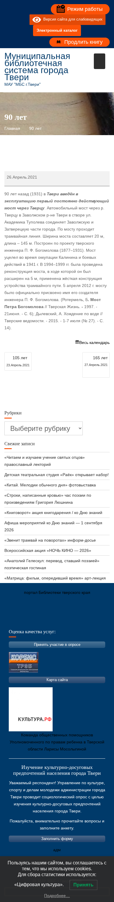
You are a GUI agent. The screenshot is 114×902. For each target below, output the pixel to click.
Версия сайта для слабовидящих (71, 19)
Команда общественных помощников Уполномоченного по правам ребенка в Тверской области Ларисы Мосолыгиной (57, 742)
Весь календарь (94, 342)
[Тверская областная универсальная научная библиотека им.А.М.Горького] (52, 620)
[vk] (13, 19)
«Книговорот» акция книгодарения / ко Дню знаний (53, 512)
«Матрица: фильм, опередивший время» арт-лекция (55, 578)
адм (57, 849)
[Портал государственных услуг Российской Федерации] (35, 620)
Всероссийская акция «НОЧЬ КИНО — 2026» (47, 550)
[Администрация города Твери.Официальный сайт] (17, 620)
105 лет (18, 361)
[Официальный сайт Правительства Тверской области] (87, 620)
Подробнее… (57, 895)
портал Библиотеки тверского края (57, 592)
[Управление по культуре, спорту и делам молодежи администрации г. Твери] (105, 620)
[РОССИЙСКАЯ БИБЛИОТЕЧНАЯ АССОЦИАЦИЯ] (70, 620)
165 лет (96, 361)
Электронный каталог (57, 30)
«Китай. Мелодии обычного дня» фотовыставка (50, 485)
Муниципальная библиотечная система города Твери (37, 66)
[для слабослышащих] (23, 19)
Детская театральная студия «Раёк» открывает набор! (56, 474)
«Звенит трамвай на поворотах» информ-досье (50, 540)
